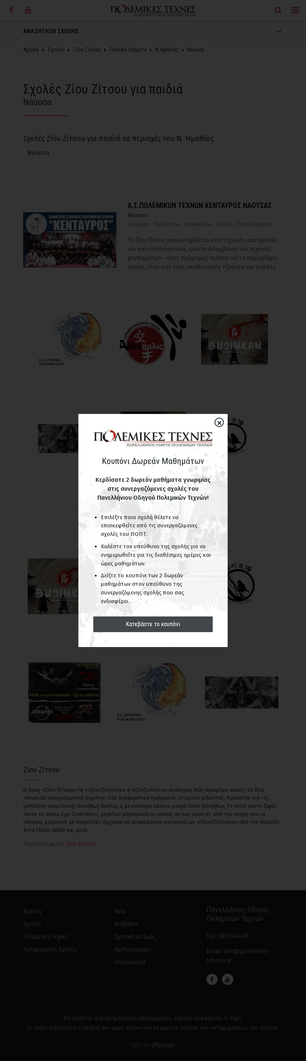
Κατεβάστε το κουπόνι (153, 624)
